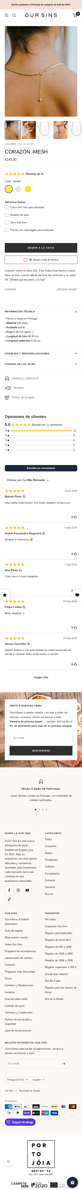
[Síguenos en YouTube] (27, 890)
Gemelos (50, 887)
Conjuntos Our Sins (56, 926)
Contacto (10, 964)
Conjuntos (51, 846)
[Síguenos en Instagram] (18, 890)
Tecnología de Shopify (29, 1090)
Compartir (10, 289)
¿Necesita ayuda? (66, 289)
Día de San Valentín (56, 974)
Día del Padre (53, 980)
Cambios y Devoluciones (19, 985)
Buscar (49, 893)
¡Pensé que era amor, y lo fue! (27, 279)
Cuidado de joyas (15, 1005)
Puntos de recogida (23, 397)
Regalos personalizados (58, 933)
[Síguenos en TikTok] (9, 899)
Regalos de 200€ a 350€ (59, 960)
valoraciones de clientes (19, 957)
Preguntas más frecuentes (20, 971)
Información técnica (20, 311)
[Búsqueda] (14, 15)
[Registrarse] (63, 1063)
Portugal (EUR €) (15, 1080)
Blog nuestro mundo (16, 937)
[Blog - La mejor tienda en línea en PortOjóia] (41, 1142)
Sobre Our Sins (13, 944)
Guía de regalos (14, 930)
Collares (49, 866)
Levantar (10, 992)
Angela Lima (26, 849)
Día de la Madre (54, 999)
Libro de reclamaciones (18, 1030)
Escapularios (52, 873)
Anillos (49, 853)
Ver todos (50, 919)
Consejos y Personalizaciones (27, 353)
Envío (8, 978)
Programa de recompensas (20, 951)
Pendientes (51, 859)
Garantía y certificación (25, 378)
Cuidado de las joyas (20, 364)
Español (36, 1080)
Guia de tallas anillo (16, 999)
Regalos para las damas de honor (60, 990)
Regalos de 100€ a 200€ (59, 953)
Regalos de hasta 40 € (58, 939)
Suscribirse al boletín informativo (17, 921)
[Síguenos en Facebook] (9, 890)
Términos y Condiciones (19, 1012)
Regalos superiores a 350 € (60, 967)
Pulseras (50, 880)
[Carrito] (75, 15)
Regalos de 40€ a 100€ (58, 946)
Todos (48, 839)
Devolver (19, 387)
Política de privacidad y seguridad (18, 1021)
